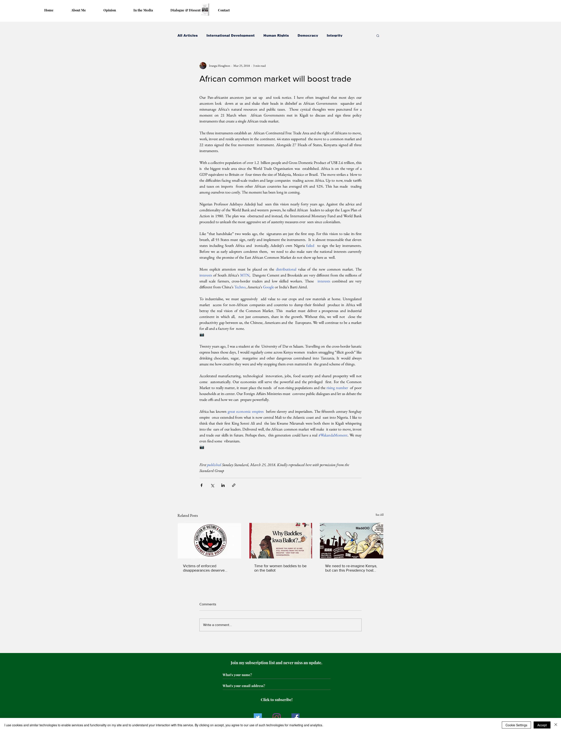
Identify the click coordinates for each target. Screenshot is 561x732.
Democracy (308, 35)
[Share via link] (234, 485)
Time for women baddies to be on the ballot (280, 568)
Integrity (334, 35)
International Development (230, 35)
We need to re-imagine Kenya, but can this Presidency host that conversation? (351, 568)
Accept (542, 725)
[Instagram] (277, 717)
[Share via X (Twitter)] (212, 485)
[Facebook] (295, 717)
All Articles (188, 35)
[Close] (555, 724)
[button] (378, 35)
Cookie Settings (516, 725)
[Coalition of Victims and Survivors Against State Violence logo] (209, 540)
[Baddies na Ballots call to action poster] (280, 540)
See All (379, 515)
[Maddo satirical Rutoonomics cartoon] (351, 540)
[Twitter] (258, 717)
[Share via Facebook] (201, 485)
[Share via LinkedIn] (223, 485)
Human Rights (276, 35)
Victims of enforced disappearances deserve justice (204, 568)
